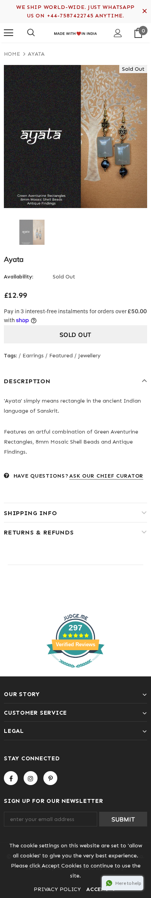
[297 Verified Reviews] (75, 672)
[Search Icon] (31, 33)
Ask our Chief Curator (106, 476)
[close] (144, 11)
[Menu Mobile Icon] (8, 33)
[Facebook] (11, 778)
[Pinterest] (50, 778)
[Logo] (75, 32)
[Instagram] (31, 778)
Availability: (18, 276)
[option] (75, 136)
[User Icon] (118, 33)
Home (12, 54)
